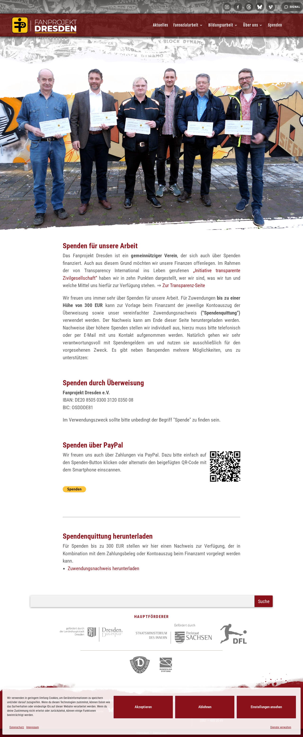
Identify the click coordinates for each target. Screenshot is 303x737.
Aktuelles (160, 25)
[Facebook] (237, 6)
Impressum (32, 727)
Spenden (275, 25)
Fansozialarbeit (185, 25)
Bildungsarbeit (220, 25)
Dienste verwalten (280, 727)
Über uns (250, 25)
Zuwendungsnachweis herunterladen (103, 568)
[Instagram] (227, 6)
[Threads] (248, 6)
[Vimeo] (270, 6)
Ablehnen (204, 707)
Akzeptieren (143, 707)
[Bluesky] (259, 6)
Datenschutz (16, 727)
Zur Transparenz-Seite (183, 285)
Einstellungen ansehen (266, 707)
